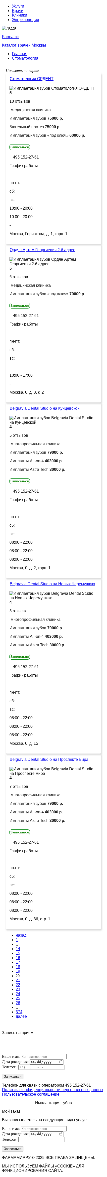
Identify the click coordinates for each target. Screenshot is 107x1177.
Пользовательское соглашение (30, 1094)
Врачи (17, 11)
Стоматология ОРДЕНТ (32, 79)
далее (21, 1016)
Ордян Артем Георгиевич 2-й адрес (42, 250)
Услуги (18, 6)
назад (21, 935)
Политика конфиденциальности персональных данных (52, 1090)
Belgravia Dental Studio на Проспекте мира (49, 759)
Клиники (19, 15)
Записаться (19, 147)
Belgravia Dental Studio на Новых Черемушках (52, 584)
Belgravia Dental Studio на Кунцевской (45, 408)
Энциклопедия (25, 20)
